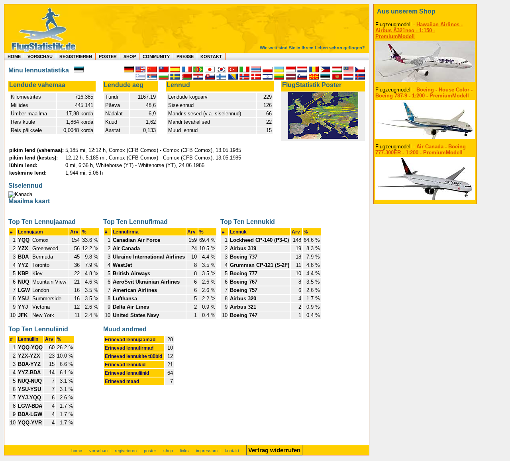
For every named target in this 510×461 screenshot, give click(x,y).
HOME (14, 56)
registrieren (126, 450)
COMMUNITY (156, 56)
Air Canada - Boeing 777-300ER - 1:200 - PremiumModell (420, 150)
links (184, 450)
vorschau (98, 450)
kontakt (232, 450)
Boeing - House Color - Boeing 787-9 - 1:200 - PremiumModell (424, 93)
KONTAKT (211, 56)
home (76, 450)
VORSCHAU (40, 56)
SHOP (130, 56)
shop (168, 450)
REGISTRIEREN (75, 56)
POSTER (108, 56)
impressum (207, 450)
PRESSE (185, 56)
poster (150, 450)
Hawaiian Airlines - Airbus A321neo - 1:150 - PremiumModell (419, 30)
